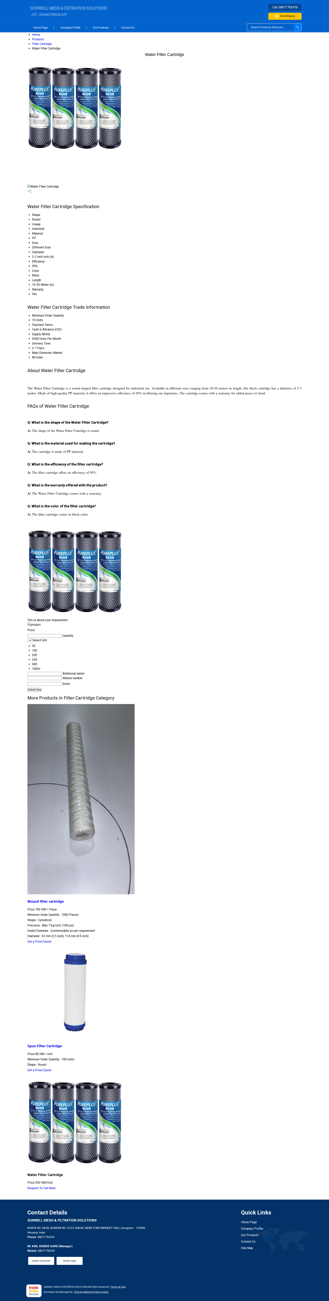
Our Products (101, 27)
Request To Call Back (41, 1188)
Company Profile (70, 27)
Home (36, 35)
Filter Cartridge (42, 44)
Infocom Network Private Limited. (91, 1292)
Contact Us (127, 27)
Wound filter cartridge (45, 901)
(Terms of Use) (118, 1287)
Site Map (247, 1248)
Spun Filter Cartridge (44, 1046)
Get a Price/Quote (39, 941)
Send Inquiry (287, 16)
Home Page (41, 27)
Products (38, 39)
